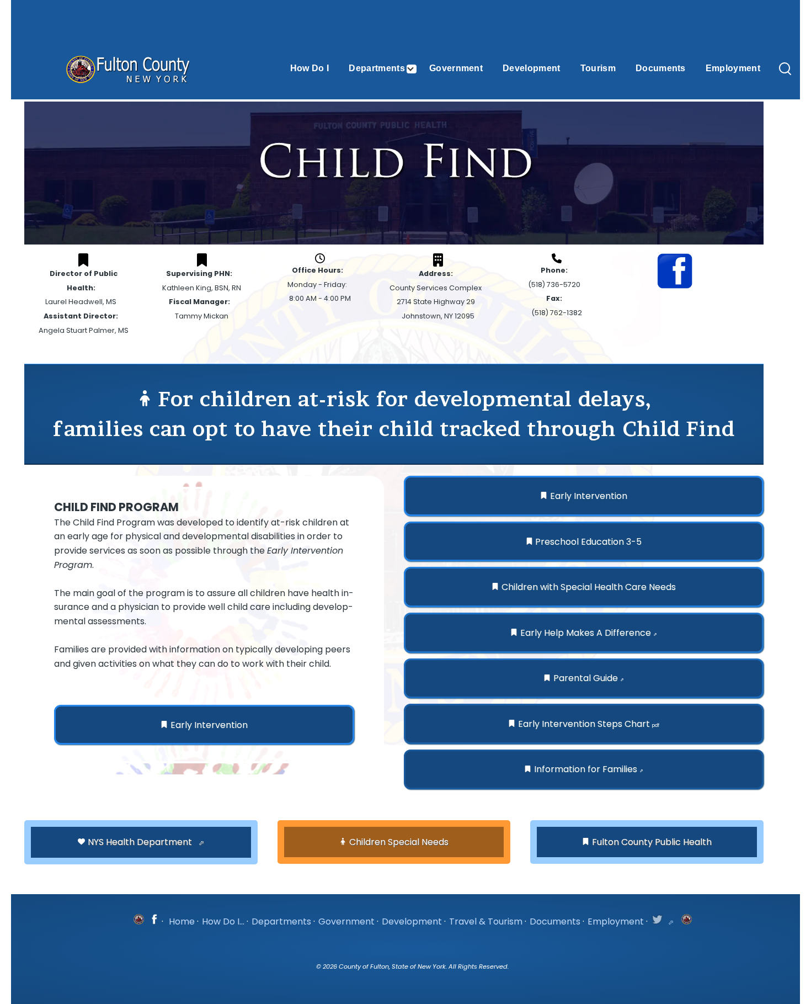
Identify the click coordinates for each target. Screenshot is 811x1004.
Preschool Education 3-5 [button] (588, 541)
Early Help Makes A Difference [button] (588, 632)
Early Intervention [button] (209, 725)
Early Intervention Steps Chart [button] (588, 724)
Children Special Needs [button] (399, 842)
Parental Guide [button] (588, 678)
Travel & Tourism (485, 921)
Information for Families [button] (588, 769)
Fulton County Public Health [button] (652, 842)
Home (182, 921)
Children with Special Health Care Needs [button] (588, 587)
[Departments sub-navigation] (417, 69)
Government (346, 921)
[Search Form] (785, 69)
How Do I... (223, 921)
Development (412, 921)
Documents (555, 921)
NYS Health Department (141, 842)
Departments (281, 921)
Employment (616, 921)
